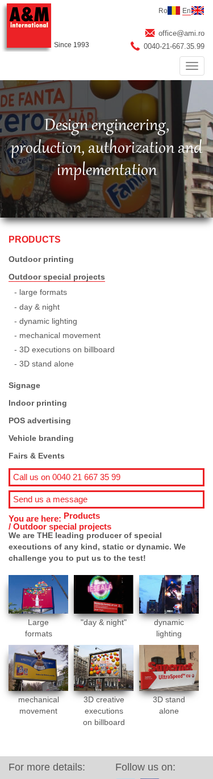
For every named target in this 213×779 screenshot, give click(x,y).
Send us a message (50, 499)
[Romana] (174, 10)
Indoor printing (38, 402)
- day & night (37, 306)
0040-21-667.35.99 (174, 46)
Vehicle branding (41, 438)
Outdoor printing (41, 259)
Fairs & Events (37, 455)
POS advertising (40, 420)
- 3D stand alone (44, 363)
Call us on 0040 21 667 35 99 (66, 477)
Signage (24, 385)
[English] (197, 10)
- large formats (40, 292)
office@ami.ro (181, 33)
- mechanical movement (57, 335)
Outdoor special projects (57, 276)
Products (82, 515)
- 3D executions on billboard (64, 349)
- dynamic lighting (45, 321)
